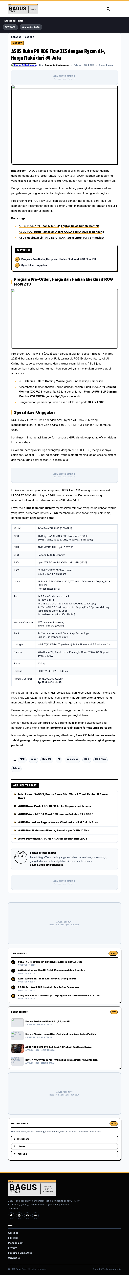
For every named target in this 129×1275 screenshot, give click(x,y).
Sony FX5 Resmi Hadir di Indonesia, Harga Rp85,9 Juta (50, 961)
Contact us (14, 1257)
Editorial (13, 1237)
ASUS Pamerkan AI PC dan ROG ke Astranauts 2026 (52, 838)
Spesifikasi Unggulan (34, 265)
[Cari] (108, 9)
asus (33, 759)
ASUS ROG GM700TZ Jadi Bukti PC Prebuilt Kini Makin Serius (58, 1047)
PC (58, 759)
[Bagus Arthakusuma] (24, 64)
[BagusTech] (26, 9)
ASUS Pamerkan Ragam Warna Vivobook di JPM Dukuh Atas (58, 822)
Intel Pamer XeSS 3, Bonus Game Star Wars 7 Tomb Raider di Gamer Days (63, 796)
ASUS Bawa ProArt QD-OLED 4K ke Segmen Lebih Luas (54, 806)
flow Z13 (46, 759)
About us (13, 1232)
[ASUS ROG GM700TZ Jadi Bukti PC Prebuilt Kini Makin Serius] (17, 1048)
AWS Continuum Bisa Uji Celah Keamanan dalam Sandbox (51, 970)
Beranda (16, 37)
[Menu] (117, 9)
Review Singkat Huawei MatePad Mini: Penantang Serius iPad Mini (61, 1034)
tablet (16, 768)
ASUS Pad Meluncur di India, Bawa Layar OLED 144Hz (53, 830)
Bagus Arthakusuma (57, 65)
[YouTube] (27, 1215)
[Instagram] (19, 1215)
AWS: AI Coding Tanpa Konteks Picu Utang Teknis (47, 978)
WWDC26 (10, 27)
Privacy (12, 1247)
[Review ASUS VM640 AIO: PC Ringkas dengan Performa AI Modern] (17, 1061)
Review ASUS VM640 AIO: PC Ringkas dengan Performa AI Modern (61, 1060)
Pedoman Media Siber (20, 1252)
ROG (86, 759)
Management (15, 1242)
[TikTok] (11, 1215)
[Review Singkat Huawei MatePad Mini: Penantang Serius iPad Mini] (17, 1035)
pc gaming (72, 759)
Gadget (29, 37)
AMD (22, 759)
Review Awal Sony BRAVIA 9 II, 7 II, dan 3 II (47, 1021)
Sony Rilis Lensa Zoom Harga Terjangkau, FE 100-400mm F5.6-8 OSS (59, 995)
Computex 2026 (31, 27)
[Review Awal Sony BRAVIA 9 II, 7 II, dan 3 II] (17, 1022)
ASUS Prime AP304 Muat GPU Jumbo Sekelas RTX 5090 (56, 814)
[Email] (35, 1215)
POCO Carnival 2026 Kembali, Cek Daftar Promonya (48, 987)
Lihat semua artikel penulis (46, 864)
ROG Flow (100, 759)
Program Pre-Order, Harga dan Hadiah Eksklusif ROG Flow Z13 (58, 259)
